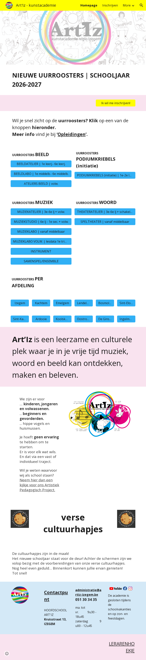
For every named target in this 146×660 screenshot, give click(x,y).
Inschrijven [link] (110, 5)
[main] (73, 79)
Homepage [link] (88, 5)
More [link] (127, 5)
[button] (141, 5)
